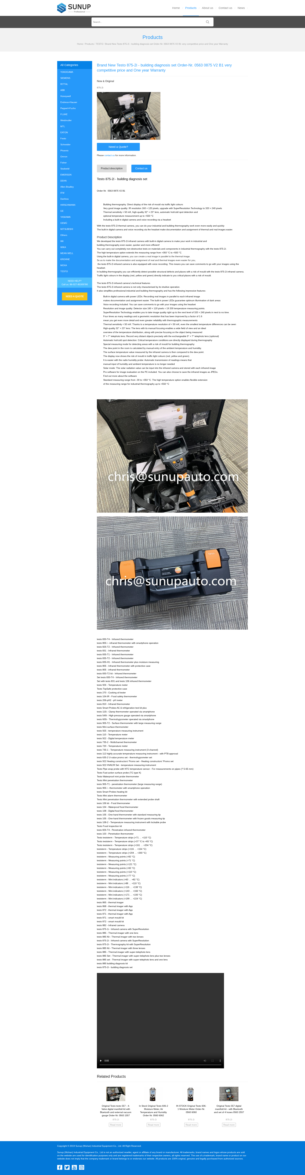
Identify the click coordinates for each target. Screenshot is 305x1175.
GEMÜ (63, 223)
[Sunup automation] (74, 8)
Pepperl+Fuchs (68, 108)
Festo (63, 138)
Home (176, 8)
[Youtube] (74, 1167)
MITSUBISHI (66, 229)
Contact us (225, 8)
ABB (62, 90)
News (241, 8)
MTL (62, 126)
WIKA (63, 247)
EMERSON (65, 174)
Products (191, 8)
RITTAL (64, 84)
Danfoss (64, 199)
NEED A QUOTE (75, 296)
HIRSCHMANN (67, 205)
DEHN (63, 180)
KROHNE (65, 259)
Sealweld (64, 168)
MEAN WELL (66, 253)
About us (207, 8)
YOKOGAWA (66, 72)
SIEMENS (65, 78)
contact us (109, 155)
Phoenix (64, 150)
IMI (62, 241)
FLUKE (64, 114)
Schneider (65, 144)
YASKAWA (65, 217)
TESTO (99, 44)
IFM (62, 193)
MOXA (63, 265)
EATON (64, 132)
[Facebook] (59, 1167)
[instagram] (81, 1167)
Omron (63, 156)
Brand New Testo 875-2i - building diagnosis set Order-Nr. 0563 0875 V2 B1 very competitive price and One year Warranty (166, 44)
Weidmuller (66, 120)
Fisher (63, 162)
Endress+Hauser (68, 102)
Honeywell (65, 96)
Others (63, 235)
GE (62, 211)
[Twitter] (67, 1167)
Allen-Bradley (67, 187)
